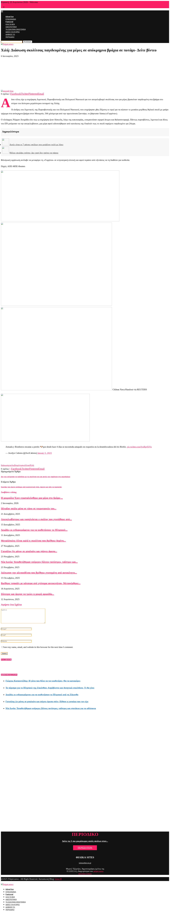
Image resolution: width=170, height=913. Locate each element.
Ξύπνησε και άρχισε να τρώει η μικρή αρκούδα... (27, 594)
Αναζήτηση (27, 42)
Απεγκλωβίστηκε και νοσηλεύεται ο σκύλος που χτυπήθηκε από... (36, 519)
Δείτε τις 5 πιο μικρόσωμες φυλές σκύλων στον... (85, 841)
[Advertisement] (85, 73)
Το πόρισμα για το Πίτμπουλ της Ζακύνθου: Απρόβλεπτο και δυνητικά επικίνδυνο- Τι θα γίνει (50, 688)
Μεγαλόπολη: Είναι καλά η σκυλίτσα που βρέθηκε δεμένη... (33, 540)
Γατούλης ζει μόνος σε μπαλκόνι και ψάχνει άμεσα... (29, 551)
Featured (9, 22)
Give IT (58, 879)
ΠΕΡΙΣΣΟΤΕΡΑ (85, 847)
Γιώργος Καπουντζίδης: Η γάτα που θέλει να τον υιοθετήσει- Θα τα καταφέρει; (43, 681)
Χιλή (32, 465)
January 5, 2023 (44, 453)
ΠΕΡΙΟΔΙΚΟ (10, 37)
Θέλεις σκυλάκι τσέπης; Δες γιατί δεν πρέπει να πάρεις (34, 153)
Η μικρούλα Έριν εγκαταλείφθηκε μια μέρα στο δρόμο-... (32, 497)
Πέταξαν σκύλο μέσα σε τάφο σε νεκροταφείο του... (28, 508)
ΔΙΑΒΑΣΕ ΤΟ (10, 34)
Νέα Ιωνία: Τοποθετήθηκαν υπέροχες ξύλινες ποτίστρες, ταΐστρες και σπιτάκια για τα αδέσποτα (51, 708)
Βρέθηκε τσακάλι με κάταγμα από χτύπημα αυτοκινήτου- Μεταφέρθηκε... (40, 583)
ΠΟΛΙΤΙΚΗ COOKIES (85, 874)
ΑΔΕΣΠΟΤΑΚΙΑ (11, 27)
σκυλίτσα (25, 465)
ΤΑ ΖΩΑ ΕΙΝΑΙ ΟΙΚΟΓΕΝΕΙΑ (16, 29)
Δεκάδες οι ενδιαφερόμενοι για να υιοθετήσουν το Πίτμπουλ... (34, 529)
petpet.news (98, 871)
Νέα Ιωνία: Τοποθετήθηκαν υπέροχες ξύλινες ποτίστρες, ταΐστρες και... (39, 561)
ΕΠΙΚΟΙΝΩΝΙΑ (11, 19)
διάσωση (5, 465)
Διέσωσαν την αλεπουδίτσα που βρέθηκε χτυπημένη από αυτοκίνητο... (39, 572)
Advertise (10, 17)
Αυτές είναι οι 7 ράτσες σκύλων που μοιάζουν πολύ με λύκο (36, 144)
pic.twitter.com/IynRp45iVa (139, 447)
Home (7, 7)
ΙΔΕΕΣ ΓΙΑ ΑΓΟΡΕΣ (13, 32)
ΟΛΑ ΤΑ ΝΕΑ (10, 24)
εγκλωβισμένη (15, 465)
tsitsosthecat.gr (85, 863)
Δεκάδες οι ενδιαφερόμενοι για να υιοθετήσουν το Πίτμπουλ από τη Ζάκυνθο (42, 694)
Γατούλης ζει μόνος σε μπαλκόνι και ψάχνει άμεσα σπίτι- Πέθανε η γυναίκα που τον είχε (47, 701)
